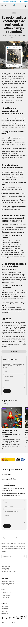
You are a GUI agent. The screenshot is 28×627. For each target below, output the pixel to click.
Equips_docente (5, 611)
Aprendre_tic (4, 613)
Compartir (15, 351)
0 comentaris (14, 37)
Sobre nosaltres (5, 564)
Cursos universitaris (6, 592)
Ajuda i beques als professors (8, 583)
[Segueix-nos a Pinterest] (14, 618)
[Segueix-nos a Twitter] (6, 618)
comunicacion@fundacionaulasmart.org (16, 493)
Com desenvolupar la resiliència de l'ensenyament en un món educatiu (10, 433)
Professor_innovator (6, 609)
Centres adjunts (5, 568)
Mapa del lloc (4, 574)
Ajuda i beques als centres (7, 581)
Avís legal (3, 571)
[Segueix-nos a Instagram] (10, 618)
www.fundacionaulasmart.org (13, 495)
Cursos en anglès (5, 597)
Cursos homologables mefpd (8, 594)
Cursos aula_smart (5, 595)
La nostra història (5, 566)
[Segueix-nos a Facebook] (2, 618)
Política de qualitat (5, 569)
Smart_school (4, 606)
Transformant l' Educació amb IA (9, 1)
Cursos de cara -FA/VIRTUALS (8, 599)
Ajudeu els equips (5, 584)
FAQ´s (14, 12)
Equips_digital (4, 608)
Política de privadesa (11, 571)
